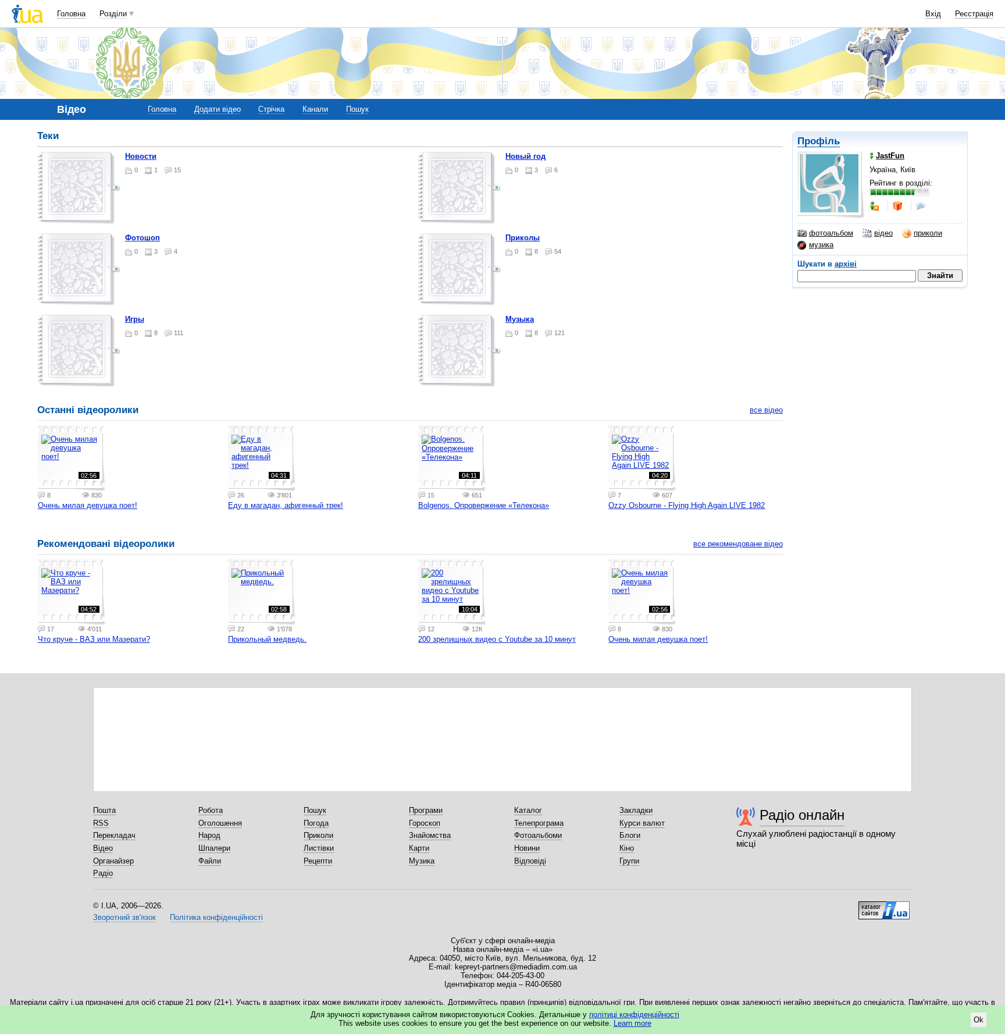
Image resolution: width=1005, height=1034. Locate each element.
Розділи (113, 13)
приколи (928, 233)
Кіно (626, 848)
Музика (421, 861)
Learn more (632, 1023)
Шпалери (214, 848)
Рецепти (318, 861)
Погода (316, 823)
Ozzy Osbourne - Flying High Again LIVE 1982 (686, 505)
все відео (766, 410)
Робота (210, 810)
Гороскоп (424, 823)
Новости (140, 156)
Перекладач (114, 835)
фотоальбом (831, 233)
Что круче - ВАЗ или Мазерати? (94, 639)
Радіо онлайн (802, 815)
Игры (134, 319)
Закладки (636, 810)
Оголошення (220, 823)
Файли (209, 861)
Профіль (818, 141)
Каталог (528, 810)
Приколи (318, 835)
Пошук (357, 109)
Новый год (525, 156)
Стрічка (271, 109)
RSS (101, 823)
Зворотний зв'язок (124, 917)
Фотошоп (142, 237)
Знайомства (430, 835)
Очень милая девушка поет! (87, 505)
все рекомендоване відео (738, 543)
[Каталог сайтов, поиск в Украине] (884, 906)
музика (821, 244)
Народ (209, 835)
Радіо (103, 873)
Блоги (629, 835)
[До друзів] (875, 206)
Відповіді (530, 861)
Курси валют (642, 823)
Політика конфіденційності (216, 917)
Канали (315, 109)
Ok (978, 1019)
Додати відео (217, 109)
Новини (527, 848)
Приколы (522, 237)
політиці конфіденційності (634, 1014)
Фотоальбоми (538, 835)
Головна (71, 13)
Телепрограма (539, 823)
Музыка (519, 319)
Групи (629, 861)
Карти (419, 848)
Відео (103, 848)
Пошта (104, 810)
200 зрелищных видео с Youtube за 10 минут (497, 639)
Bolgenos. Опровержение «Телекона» (483, 505)
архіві (846, 264)
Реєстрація (974, 13)
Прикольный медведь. (267, 639)
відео (883, 233)
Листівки (319, 848)
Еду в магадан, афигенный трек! (285, 505)
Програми (426, 810)
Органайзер (113, 861)
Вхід (933, 13)
